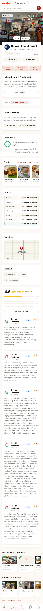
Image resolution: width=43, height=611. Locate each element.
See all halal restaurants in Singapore (17, 601)
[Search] (39, 8)
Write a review (35, 68)
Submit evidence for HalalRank (26, 152)
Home (5, 15)
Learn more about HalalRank (25, 149)
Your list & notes (7, 68)
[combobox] (21, 8)
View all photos (33, 162)
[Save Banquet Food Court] (39, 16)
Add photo (22, 162)
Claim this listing (21, 92)
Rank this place (21, 68)
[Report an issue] (34, 16)
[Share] (29, 16)
